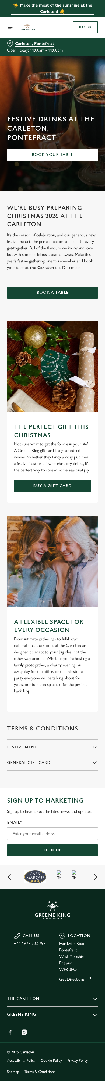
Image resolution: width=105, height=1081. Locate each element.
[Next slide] (93, 877)
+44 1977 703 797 (30, 943)
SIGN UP (52, 850)
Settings (81, 603)
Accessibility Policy (21, 1060)
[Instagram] (24, 1032)
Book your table (53, 154)
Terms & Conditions (39, 1071)
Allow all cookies (52, 620)
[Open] (10, 27)
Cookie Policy (51, 1060)
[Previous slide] (11, 877)
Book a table (53, 292)
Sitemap (13, 1071)
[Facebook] (10, 1032)
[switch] (91, 548)
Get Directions (72, 979)
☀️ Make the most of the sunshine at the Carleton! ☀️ (52, 8)
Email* (14, 822)
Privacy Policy (77, 1060)
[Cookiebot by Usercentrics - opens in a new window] (75, 437)
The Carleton (23, 998)
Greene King (21, 1014)
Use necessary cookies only (52, 638)
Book (85, 27)
